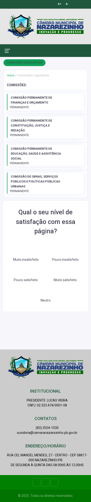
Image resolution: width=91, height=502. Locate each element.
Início (10, 75)
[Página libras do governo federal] (80, 4)
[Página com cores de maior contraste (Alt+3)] (51, 4)
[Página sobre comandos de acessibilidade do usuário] (74, 4)
